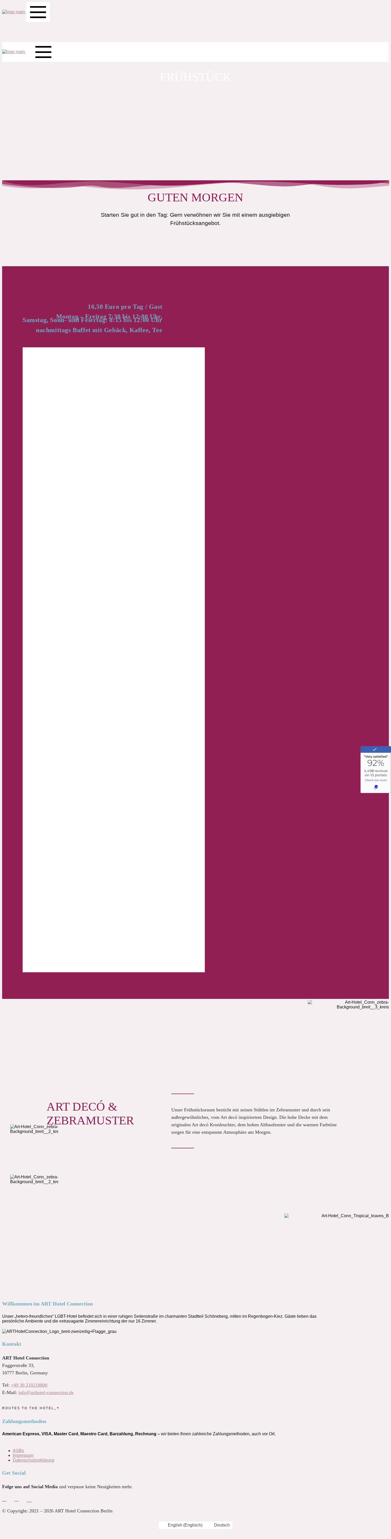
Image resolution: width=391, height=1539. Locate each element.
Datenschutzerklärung (33, 1460)
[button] (25, 659)
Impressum (23, 1455)
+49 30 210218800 (29, 1385)
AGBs (18, 1450)
